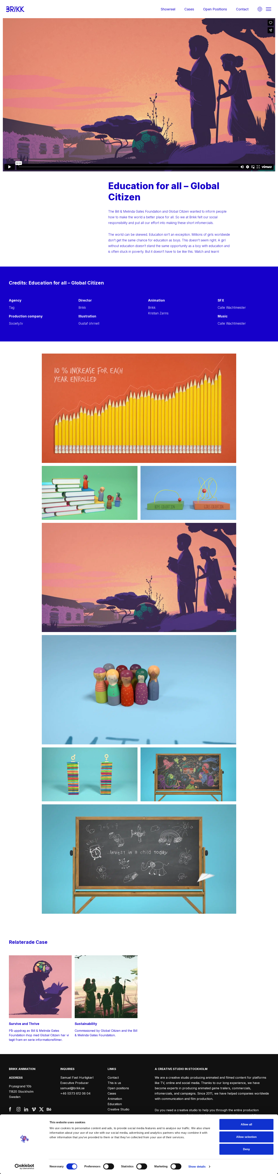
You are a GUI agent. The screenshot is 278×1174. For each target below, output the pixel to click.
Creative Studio (118, 1109)
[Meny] (268, 9)
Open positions (215, 9)
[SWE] (260, 9)
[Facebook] (11, 1109)
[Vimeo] (34, 1109)
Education (115, 1104)
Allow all (246, 1124)
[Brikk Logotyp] (15, 9)
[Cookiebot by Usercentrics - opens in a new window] (24, 1166)
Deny (246, 1149)
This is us (114, 1083)
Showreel (168, 9)
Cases (189, 9)
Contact (242, 9)
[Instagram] (18, 1109)
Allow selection (246, 1136)
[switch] (108, 1166)
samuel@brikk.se (72, 1088)
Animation (115, 1099)
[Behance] (49, 1109)
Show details (197, 1166)
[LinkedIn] (26, 1109)
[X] (41, 1109)
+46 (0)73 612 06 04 (75, 1093)
